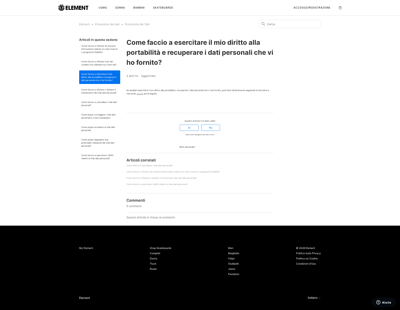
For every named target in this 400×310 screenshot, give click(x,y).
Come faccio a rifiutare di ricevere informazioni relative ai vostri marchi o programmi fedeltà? (99, 49)
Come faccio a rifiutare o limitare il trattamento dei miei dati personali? (99, 91)
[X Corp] (134, 105)
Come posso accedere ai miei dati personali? (98, 128)
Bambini (139, 7)
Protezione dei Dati (137, 24)
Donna (120, 7)
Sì (189, 127)
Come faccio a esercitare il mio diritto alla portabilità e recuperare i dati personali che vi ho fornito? (98, 77)
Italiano (313, 297)
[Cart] (340, 8)
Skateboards (163, 7)
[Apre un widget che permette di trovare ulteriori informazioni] (384, 303)
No (210, 127)
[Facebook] (128, 105)
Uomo (103, 7)
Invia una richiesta (208, 146)
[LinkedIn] (140, 105)
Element (84, 24)
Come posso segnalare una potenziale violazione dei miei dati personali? (97, 142)
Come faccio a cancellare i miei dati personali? (99, 103)
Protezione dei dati (107, 24)
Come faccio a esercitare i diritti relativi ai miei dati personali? (97, 157)
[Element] (73, 7)
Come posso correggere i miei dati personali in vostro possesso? (98, 116)
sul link (140, 93)
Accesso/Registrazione (312, 7)
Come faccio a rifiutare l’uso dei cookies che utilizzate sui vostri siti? (98, 63)
